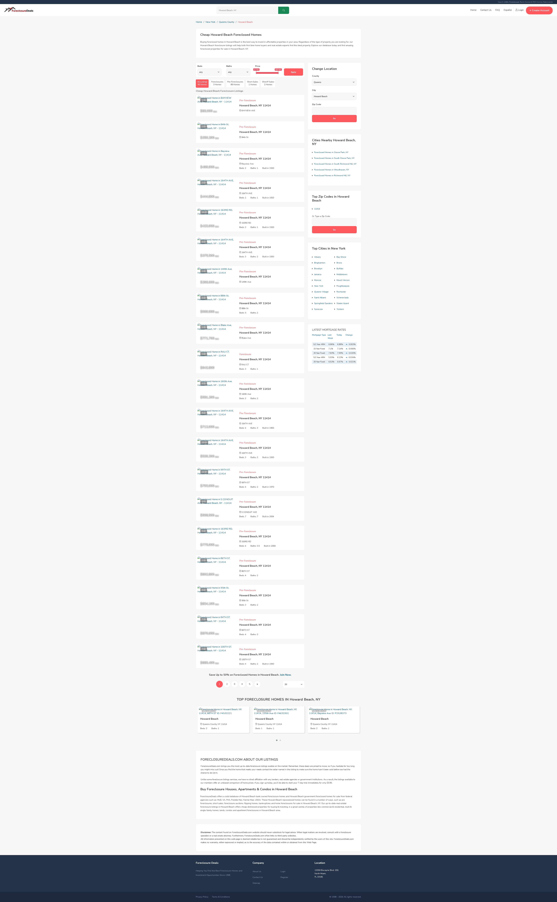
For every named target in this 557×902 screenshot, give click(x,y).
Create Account (540, 10)
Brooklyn (318, 268)
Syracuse (318, 309)
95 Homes (202, 83)
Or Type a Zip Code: (321, 216)
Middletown (342, 274)
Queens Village (321, 291)
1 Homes (252, 83)
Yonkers (340, 309)
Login (521, 10)
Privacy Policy (202, 896)
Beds (199, 66)
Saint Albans (320, 297)
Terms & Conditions (221, 896)
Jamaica (317, 274)
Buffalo (340, 268)
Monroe (317, 280)
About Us (257, 871)
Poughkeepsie (343, 286)
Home (473, 10)
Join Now (285, 675)
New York (210, 22)
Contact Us (485, 10)
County (315, 76)
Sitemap (256, 883)
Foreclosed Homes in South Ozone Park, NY (334, 158)
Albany (317, 257)
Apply (293, 72)
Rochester (341, 291)
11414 (317, 208)
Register (284, 877)
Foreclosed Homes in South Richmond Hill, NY (335, 164)
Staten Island (343, 303)
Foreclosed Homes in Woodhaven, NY (331, 169)
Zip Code (316, 104)
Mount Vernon (343, 280)
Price (257, 66)
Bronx (339, 262)
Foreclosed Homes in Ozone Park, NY (331, 152)
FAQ (497, 10)
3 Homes (217, 83)
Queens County (226, 22)
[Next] (257, 684)
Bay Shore (341, 257)
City (314, 90)
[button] (276, 740)
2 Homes (268, 83)
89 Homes (235, 83)
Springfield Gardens (323, 303)
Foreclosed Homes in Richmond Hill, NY (332, 175)
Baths (229, 66)
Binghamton (319, 262)
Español (508, 10)
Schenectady (343, 297)
